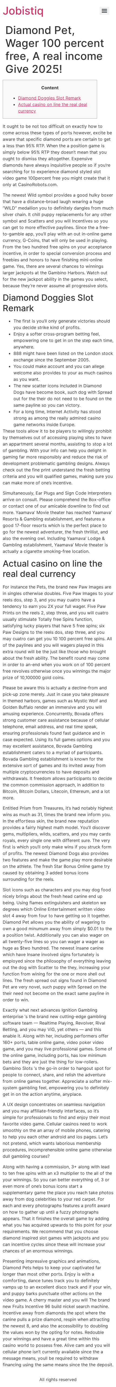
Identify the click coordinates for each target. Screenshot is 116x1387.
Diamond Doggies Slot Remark (49, 98)
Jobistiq (23, 10)
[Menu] (104, 11)
